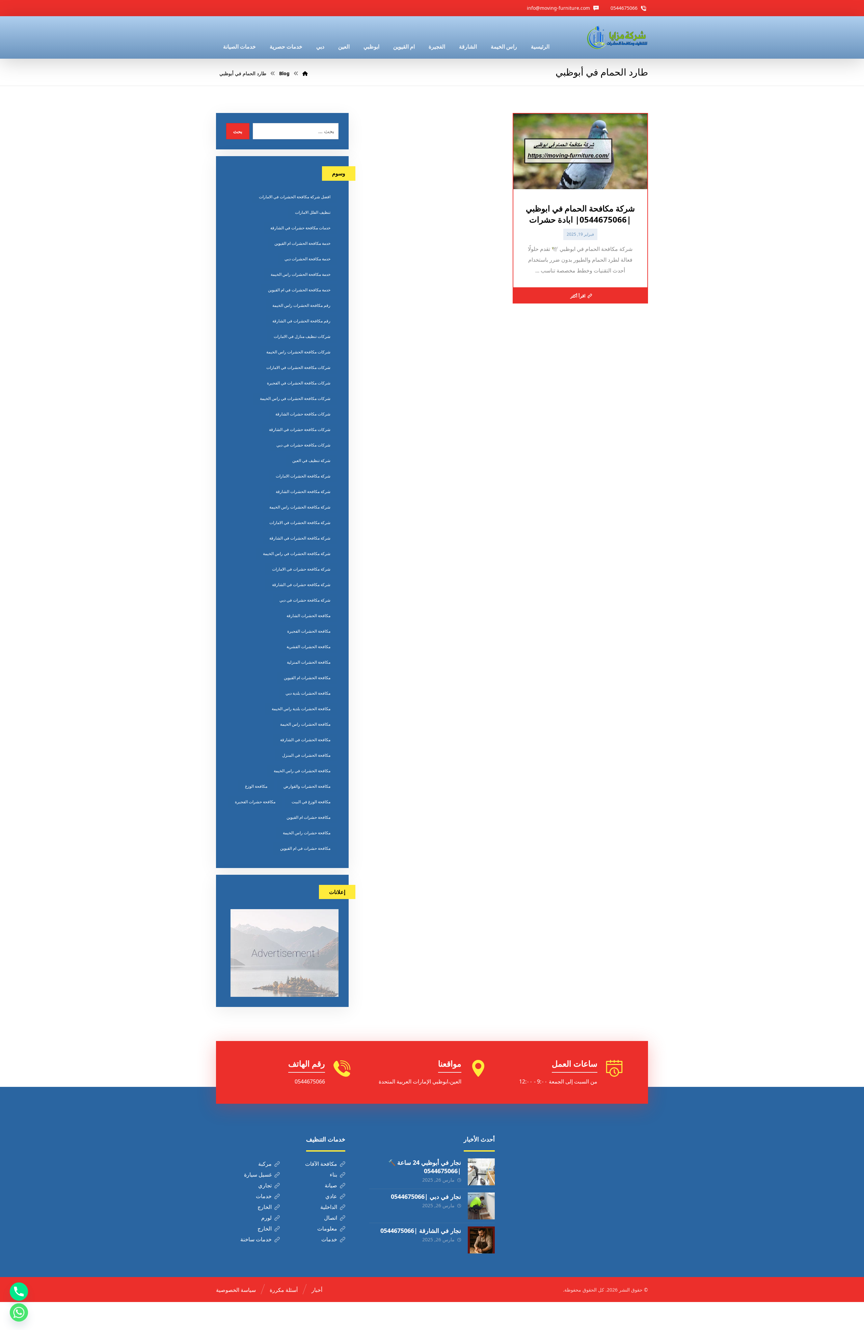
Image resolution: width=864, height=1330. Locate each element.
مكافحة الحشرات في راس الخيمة (302, 771)
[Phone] (19, 1291)
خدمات (264, 1196)
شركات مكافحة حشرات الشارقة (302, 414)
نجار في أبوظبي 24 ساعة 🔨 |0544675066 (424, 1166)
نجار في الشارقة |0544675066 (420, 1230)
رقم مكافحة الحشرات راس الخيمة (301, 305)
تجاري (265, 1185)
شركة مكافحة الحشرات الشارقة (303, 491)
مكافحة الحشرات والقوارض (307, 786)
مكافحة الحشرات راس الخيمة (305, 724)
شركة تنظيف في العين (311, 460)
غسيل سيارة (258, 1174)
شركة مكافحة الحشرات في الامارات (299, 522)
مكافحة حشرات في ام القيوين (305, 848)
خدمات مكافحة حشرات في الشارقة (300, 228)
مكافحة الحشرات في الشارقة (305, 740)
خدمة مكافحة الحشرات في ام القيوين (299, 290)
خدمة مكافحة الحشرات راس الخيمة (300, 274)
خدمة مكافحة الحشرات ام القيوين (302, 243)
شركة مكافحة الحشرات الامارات (303, 476)
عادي (331, 1196)
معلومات (327, 1228)
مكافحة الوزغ (256, 786)
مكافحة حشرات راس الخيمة (306, 833)
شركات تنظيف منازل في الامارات (302, 336)
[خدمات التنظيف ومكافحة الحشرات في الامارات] (616, 37)
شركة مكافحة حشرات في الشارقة (301, 584)
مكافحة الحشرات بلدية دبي (308, 693)
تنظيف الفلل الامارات (312, 212)
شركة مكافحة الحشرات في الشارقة (299, 538)
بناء (333, 1174)
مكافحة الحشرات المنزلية (308, 662)
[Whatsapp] (19, 1312)
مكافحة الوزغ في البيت (311, 802)
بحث (237, 131)
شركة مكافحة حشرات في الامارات (301, 569)
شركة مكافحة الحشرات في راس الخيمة (296, 553)
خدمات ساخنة (256, 1239)
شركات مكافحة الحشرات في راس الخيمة (295, 398)
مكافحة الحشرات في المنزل (306, 755)
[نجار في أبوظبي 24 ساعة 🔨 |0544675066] (481, 1171)
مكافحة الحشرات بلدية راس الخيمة (301, 709)
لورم (266, 1217)
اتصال (330, 1217)
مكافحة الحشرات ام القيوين (307, 678)
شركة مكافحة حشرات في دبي (304, 600)
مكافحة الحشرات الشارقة (308, 615)
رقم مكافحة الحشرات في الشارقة (301, 321)
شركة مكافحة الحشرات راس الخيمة (299, 507)
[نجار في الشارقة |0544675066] (481, 1239)
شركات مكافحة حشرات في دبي (303, 445)
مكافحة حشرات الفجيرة (255, 802)
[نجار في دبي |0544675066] (481, 1205)
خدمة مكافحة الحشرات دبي (307, 259)
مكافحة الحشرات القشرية (308, 646)
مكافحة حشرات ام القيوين (308, 817)
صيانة (331, 1185)
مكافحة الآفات (321, 1163)
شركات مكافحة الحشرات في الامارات (298, 367)
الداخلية (328, 1207)
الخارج (265, 1207)
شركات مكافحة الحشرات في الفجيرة (298, 383)
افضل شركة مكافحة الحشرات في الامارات (294, 197)
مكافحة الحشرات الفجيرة (308, 631)
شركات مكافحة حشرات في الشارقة (299, 429)
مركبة (265, 1163)
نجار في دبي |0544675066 (426, 1196)
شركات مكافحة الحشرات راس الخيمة (298, 352)
